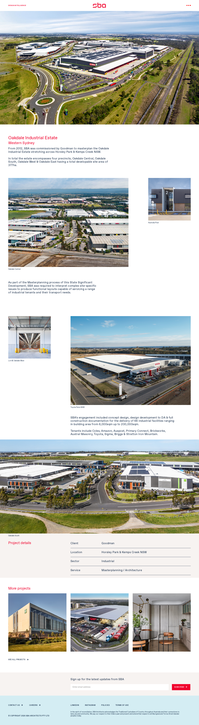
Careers (33, 705)
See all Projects (16, 659)
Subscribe (179, 687)
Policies (105, 705)
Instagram (90, 705)
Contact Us (14, 705)
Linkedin (75, 705)
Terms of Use (122, 705)
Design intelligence (17, 5)
